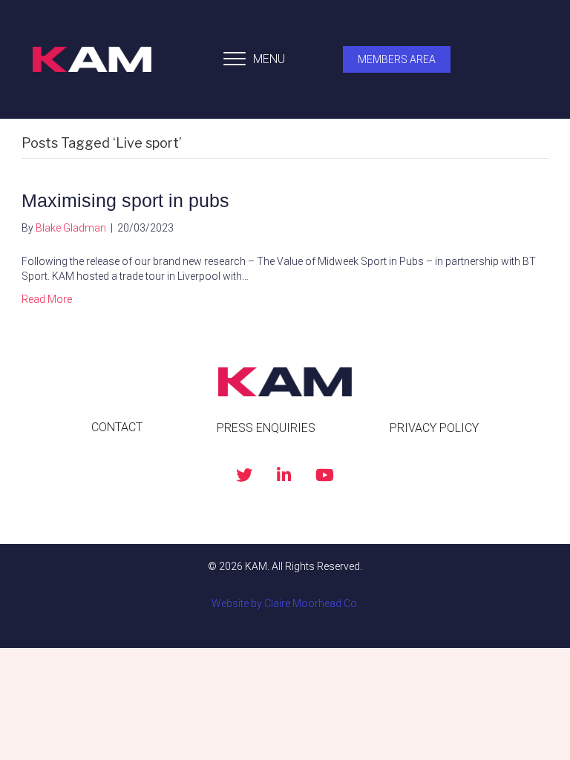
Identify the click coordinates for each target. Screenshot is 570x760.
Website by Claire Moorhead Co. (285, 603)
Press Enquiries (266, 428)
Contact (116, 427)
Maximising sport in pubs (125, 200)
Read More (47, 299)
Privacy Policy (434, 428)
